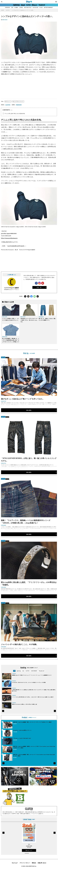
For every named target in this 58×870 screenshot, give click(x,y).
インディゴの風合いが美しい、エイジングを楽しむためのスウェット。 (10, 319)
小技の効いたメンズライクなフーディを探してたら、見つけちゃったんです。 (28, 320)
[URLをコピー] (37, 296)
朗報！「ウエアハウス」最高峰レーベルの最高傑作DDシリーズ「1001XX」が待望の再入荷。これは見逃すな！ (25, 521)
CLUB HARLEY (34, 670)
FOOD (41, 7)
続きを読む (29, 410)
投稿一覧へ (39, 287)
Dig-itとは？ (15, 862)
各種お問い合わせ (42, 862)
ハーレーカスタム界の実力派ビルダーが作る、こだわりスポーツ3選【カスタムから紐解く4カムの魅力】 (33, 697)
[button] (3, 711)
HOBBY (16, 7)
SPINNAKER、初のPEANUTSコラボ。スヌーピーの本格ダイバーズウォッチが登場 (29, 682)
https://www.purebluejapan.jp (9, 238)
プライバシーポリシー (25, 862)
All (14, 670)
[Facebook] (31, 296)
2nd (23, 670)
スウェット (8, 101)
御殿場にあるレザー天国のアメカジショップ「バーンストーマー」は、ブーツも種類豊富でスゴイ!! (32, 675)
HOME (2, 10)
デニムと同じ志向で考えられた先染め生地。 (14, 113)
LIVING (21, 7)
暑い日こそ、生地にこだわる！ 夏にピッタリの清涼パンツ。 (47, 319)
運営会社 (34, 862)
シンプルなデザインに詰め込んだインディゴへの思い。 (23, 10)
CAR (12, 7)
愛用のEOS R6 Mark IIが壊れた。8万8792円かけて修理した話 (24, 704)
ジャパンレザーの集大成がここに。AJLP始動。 (19, 644)
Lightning (3, 357)
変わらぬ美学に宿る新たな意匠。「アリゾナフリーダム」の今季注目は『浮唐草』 (29, 583)
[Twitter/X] (25, 296)
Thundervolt (41, 670)
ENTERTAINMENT (48, 7)
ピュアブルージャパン (18, 101)
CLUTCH (7, 10)
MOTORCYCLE (27, 7)
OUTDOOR (35, 7)
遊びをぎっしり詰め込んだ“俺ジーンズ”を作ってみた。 (22, 399)
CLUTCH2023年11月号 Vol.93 (15, 246)
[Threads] (28, 296)
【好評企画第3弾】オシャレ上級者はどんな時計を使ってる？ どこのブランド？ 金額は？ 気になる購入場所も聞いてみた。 (34, 690)
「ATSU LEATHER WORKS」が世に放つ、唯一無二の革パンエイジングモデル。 (29, 459)
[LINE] (34, 296)
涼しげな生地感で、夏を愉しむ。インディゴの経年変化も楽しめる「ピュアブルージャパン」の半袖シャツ (10, 340)
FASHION (7, 7)
